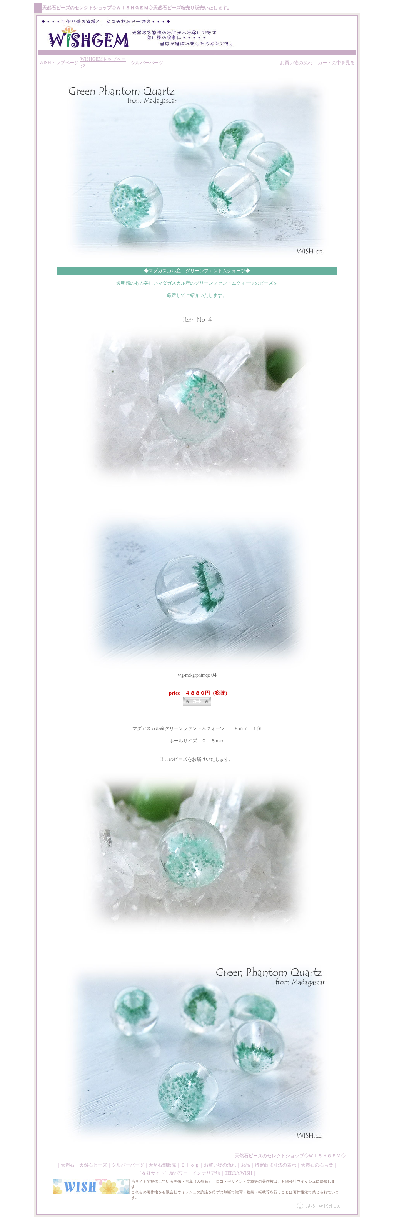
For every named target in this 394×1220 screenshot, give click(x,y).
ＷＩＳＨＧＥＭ (132, 7)
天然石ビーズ (56, 7)
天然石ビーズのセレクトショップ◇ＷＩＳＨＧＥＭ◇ (290, 1155)
